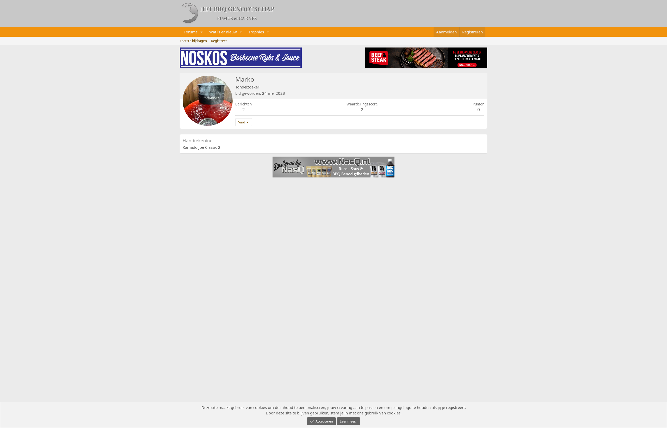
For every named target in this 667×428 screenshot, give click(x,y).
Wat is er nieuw (223, 31)
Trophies (256, 31)
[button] (201, 32)
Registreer (219, 40)
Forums (190, 31)
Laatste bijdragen (193, 40)
